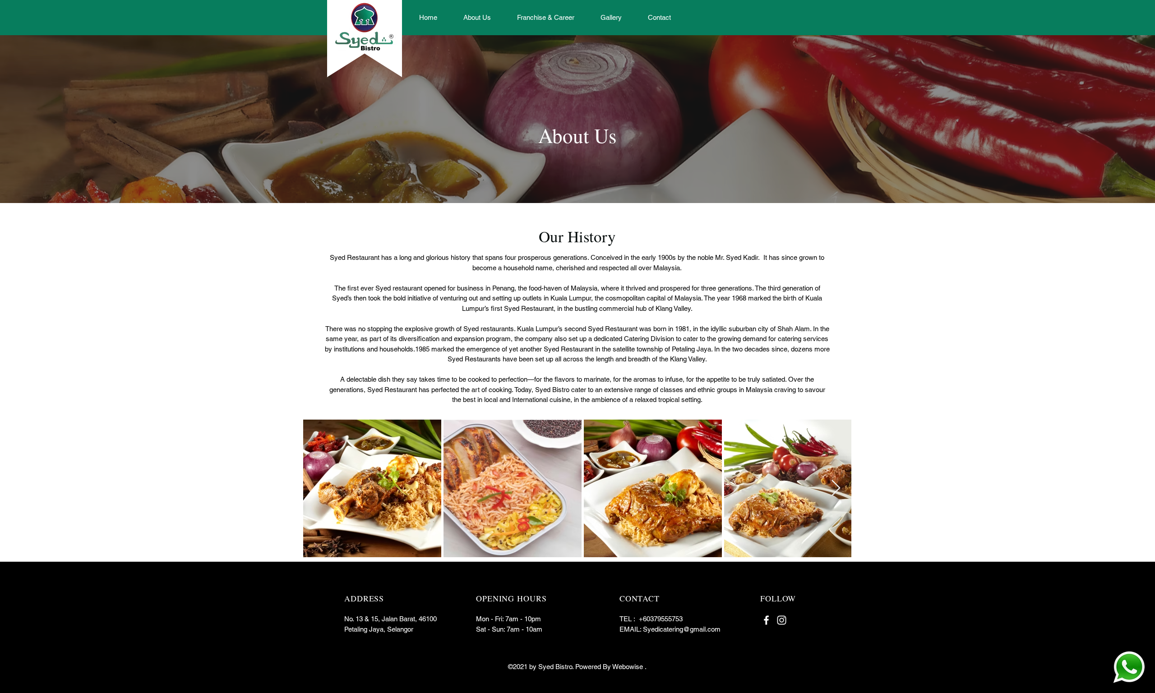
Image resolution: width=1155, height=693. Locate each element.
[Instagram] (782, 620)
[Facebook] (766, 620)
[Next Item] (836, 488)
